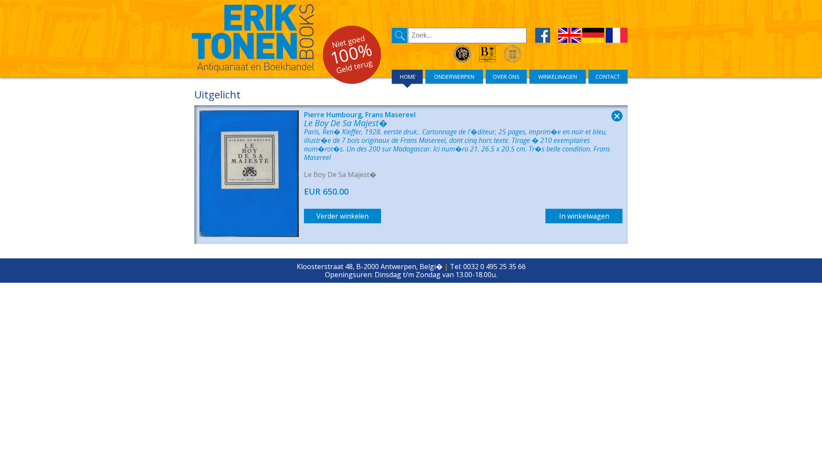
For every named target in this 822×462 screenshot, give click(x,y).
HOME (408, 76)
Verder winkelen (342, 216)
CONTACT (608, 76)
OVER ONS (506, 76)
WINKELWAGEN (557, 76)
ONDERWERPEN (454, 76)
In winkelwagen (584, 216)
